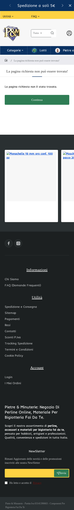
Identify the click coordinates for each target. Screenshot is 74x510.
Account (37, 367)
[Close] (70, 5)
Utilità (37, 297)
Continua (37, 99)
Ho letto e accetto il (25, 482)
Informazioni (37, 270)
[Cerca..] (52, 33)
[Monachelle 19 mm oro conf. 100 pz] (31, 176)
